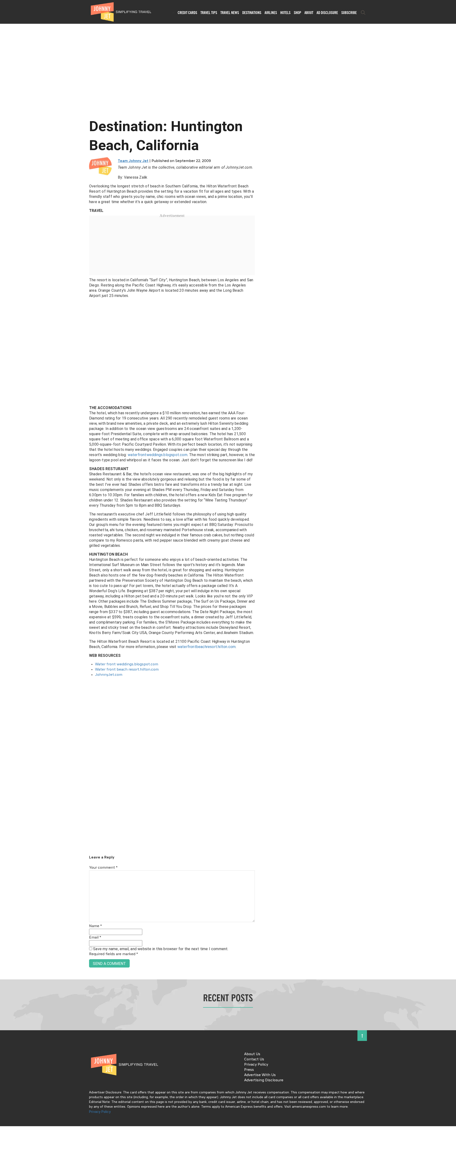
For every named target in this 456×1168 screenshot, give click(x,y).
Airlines (271, 12)
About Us (252, 1054)
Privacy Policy (256, 1065)
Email (95, 937)
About (308, 12)
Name (95, 926)
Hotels (285, 12)
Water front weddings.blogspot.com (126, 664)
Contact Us (254, 1059)
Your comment (103, 868)
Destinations (251, 12)
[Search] (363, 12)
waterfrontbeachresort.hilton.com (206, 646)
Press (249, 1070)
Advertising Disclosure (263, 1080)
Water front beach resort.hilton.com (127, 670)
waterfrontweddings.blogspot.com (157, 455)
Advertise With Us (260, 1075)
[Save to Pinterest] (5, 589)
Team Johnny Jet (133, 161)
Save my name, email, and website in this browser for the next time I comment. (160, 949)
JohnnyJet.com (108, 675)
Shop (297, 12)
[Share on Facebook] (5, 568)
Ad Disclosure (327, 12)
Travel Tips (208, 12)
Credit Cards (187, 12)
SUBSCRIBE (349, 12)
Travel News (229, 12)
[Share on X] (5, 578)
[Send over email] (5, 600)
